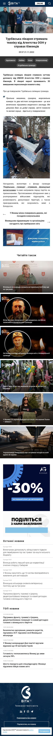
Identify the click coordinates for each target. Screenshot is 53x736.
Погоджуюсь (44, 731)
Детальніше (26, 551)
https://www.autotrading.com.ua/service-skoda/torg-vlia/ (26, 487)
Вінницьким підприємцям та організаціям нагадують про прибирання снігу (24, 222)
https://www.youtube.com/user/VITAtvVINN (26, 237)
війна (22, 60)
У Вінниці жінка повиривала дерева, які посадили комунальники (28, 214)
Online (40, 3)
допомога (11, 60)
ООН (30, 60)
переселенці (42, 60)
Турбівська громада (27, 65)
